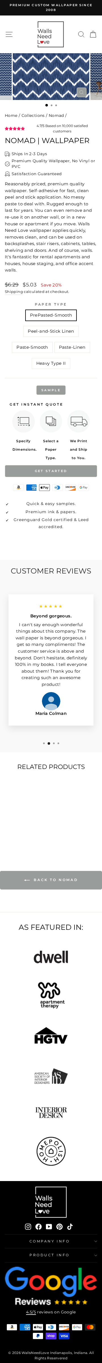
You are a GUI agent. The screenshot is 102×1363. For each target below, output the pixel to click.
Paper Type (51, 304)
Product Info (49, 1255)
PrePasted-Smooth (51, 315)
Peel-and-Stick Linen (51, 331)
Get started (51, 471)
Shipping (14, 292)
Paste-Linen (72, 347)
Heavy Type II (51, 363)
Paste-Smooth (32, 347)
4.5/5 (31, 1312)
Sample (51, 390)
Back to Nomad (55, 880)
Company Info (49, 1241)
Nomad (56, 115)
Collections (33, 115)
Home (11, 115)
